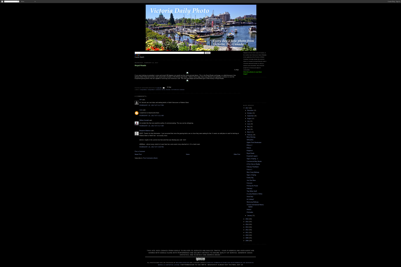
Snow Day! (250, 196)
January (249, 215)
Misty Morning (251, 137)
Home (188, 154)
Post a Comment (140, 151)
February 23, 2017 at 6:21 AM (151, 115)
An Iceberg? (250, 199)
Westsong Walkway (253, 202)
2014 (247, 224)
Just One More (251, 180)
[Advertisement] (253, 89)
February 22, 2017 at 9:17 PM (151, 105)
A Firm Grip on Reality (253, 164)
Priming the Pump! (252, 186)
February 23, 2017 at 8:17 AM (151, 126)
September (250, 116)
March (249, 132)
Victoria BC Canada (178, 89)
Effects (249, 148)
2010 (247, 235)
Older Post (237, 154)
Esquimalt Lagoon (252, 156)
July (248, 121)
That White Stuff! (252, 191)
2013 (247, 227)
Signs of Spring (251, 175)
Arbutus (249, 209)
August (249, 118)
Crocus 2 (249, 169)
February (250, 135)
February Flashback (253, 167)
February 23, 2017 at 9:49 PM (151, 147)
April (248, 129)
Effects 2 (249, 145)
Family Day (250, 177)
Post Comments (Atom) (150, 158)
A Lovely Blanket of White (254, 194)
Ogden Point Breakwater (254, 142)
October (249, 113)
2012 (247, 230)
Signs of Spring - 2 (252, 158)
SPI (140, 99)
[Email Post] (164, 87)
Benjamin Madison (145, 130)
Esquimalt (143, 89)
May (248, 126)
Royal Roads (140, 65)
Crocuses (249, 183)
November (250, 110)
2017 (247, 108)
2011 (247, 232)
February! (249, 188)
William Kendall (144, 120)
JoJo (140, 110)
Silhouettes (250, 140)
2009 (247, 238)
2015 (247, 221)
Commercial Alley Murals (254, 161)
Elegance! (250, 150)
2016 (247, 219)
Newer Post (138, 154)
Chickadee (250, 212)
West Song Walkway (253, 172)
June (249, 124)
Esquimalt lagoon (154, 89)
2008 (247, 240)
